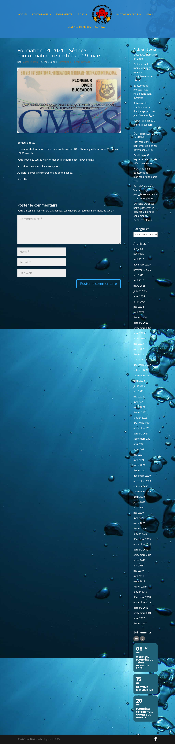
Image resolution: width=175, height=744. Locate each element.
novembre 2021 (142, 428)
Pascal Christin (30, 61)
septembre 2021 (142, 438)
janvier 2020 (140, 533)
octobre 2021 (140, 433)
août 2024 (139, 296)
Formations (64, 61)
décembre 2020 (142, 475)
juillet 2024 (139, 301)
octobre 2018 (140, 607)
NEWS (149, 14)
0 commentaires (82, 61)
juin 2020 (138, 507)
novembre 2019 (142, 544)
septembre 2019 (142, 555)
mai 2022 (138, 396)
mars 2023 (139, 349)
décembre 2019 (142, 539)
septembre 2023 (142, 328)
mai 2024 (138, 306)
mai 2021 (138, 454)
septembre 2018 (142, 613)
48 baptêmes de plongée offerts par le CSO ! (145, 146)
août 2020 (139, 496)
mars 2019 (139, 581)
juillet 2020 (139, 502)
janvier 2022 (140, 417)
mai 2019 (138, 570)
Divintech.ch (37, 739)
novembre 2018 (142, 602)
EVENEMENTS (64, 14)
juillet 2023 (139, 338)
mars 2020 (139, 523)
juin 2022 (138, 391)
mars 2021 (139, 465)
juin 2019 (138, 565)
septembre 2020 (142, 491)
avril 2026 (138, 259)
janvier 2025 (140, 291)
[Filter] (136, 638)
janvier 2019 (140, 591)
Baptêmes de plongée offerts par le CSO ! (145, 177)
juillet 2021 (139, 449)
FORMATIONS (40, 14)
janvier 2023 (140, 359)
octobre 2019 (140, 549)
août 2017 (139, 618)
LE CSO (81, 14)
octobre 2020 (140, 486)
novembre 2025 (142, 269)
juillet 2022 (139, 386)
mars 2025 (139, 285)
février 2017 (140, 623)
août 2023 (139, 333)
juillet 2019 (139, 560)
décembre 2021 (142, 423)
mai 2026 (138, 254)
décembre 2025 (142, 264)
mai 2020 (138, 512)
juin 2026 (138, 248)
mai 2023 (138, 343)
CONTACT (101, 27)
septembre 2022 (142, 375)
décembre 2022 (142, 364)
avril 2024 (138, 312)
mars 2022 (139, 407)
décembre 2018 (142, 597)
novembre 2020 (142, 481)
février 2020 (140, 528)
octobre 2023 (140, 322)
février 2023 (140, 354)
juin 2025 (138, 275)
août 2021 (139, 444)
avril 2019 (138, 576)
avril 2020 (138, 517)
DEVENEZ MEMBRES (79, 27)
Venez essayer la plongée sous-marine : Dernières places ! (145, 194)
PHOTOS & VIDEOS (127, 14)
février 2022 (140, 412)
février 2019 (140, 586)
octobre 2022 (140, 370)
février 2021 (140, 470)
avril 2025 (138, 280)
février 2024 (140, 317)
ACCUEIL (23, 14)
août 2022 (139, 380)
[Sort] (142, 638)
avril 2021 (138, 460)
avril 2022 (138, 401)
